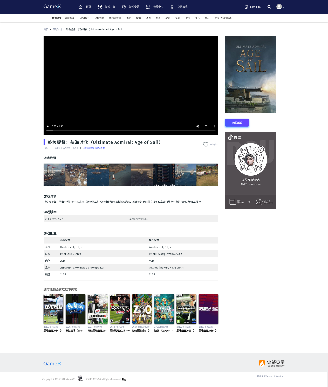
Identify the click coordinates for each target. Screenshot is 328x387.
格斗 (207, 18)
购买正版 (237, 122)
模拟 (138, 18)
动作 (148, 18)
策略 (177, 18)
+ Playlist (214, 144)
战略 (168, 18)
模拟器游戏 (115, 18)
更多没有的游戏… (224, 18)
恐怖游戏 (99, 18)
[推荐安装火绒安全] (268, 363)
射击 (187, 18)
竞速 (158, 18)
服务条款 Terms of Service (270, 376)
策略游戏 (57, 29)
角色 (197, 18)
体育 (128, 18)
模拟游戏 (89, 147)
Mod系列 (84, 18)
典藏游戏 (69, 18)
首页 (46, 29)
